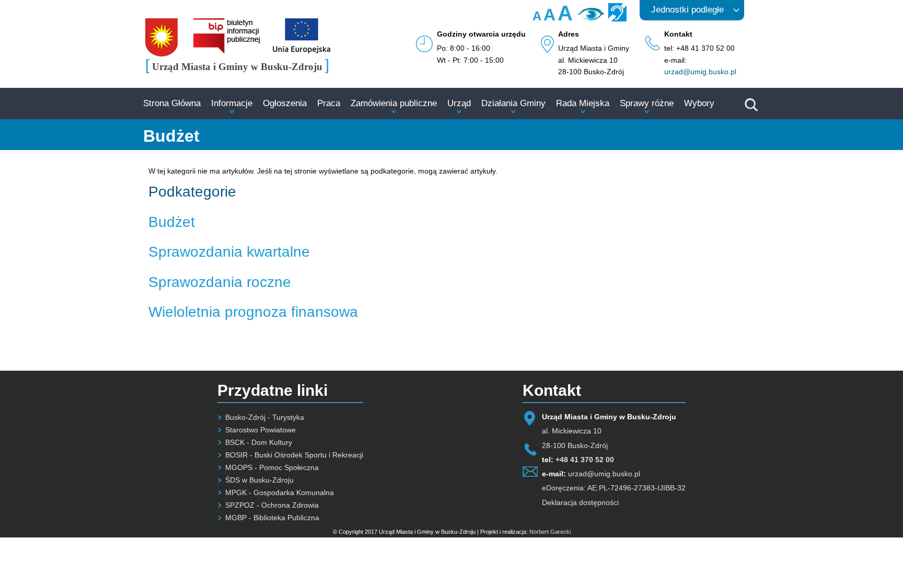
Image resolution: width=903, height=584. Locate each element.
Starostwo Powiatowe (260, 430)
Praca (328, 103)
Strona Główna (172, 103)
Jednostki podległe (687, 10)
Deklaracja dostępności (580, 502)
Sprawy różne (647, 103)
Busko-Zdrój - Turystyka (264, 417)
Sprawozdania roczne (219, 282)
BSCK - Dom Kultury (258, 442)
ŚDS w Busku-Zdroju (259, 480)
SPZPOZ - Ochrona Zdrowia (272, 505)
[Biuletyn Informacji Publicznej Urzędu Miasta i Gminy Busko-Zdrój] (226, 51)
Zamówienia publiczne (394, 103)
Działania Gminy (513, 103)
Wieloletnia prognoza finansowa (253, 312)
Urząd (459, 103)
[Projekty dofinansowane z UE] (301, 51)
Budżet (171, 222)
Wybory (699, 103)
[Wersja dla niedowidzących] (590, 18)
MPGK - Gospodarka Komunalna (279, 492)
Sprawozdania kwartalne (229, 252)
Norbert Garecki (550, 532)
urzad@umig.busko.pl (700, 71)
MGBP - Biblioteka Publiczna (272, 517)
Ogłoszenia (285, 103)
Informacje (231, 103)
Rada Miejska (582, 103)
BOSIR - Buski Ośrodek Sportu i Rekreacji (294, 455)
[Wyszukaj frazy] (750, 110)
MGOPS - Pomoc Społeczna (272, 467)
